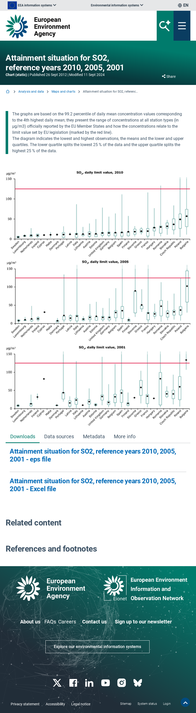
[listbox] (32, 5)
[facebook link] (73, 683)
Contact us (94, 622)
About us (30, 622)
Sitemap (125, 704)
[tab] (23, 436)
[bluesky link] (138, 683)
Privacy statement (25, 704)
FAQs (50, 622)
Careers (67, 622)
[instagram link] (122, 683)
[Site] (66, 26)
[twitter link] (57, 683)
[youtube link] (106, 683)
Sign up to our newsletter (143, 622)
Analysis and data (31, 91)
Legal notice (80, 704)
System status (147, 704)
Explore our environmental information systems (97, 646)
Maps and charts (63, 91)
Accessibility (55, 704)
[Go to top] (185, 702)
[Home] (8, 92)
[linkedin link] (89, 683)
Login (167, 704)
